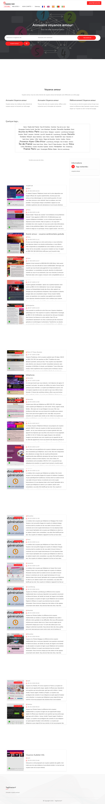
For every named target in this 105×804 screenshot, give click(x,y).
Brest (72, 129)
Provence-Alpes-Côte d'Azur (32, 141)
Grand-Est (58, 137)
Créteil (22, 147)
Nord (25, 134)
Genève (58, 139)
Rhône (71, 144)
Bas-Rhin (37, 129)
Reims (48, 137)
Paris (36, 131)
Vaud (64, 137)
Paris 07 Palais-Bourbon (55, 144)
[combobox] (21, 37)
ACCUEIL (7, 6)
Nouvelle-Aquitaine (63, 129)
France (27, 148)
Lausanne (57, 132)
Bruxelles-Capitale (43, 147)
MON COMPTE (26, 6)
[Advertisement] (52, 73)
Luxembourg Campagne (67, 132)
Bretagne (57, 142)
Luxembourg (56, 134)
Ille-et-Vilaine (64, 142)
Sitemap (37, 6)
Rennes (68, 139)
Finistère (20, 134)
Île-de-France (25, 144)
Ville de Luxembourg (63, 149)
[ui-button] (26, 43)
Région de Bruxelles (49, 139)
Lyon (38, 149)
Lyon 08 (42, 134)
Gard (44, 137)
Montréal (53, 127)
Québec (32, 139)
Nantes (41, 139)
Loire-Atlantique (45, 129)
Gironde (64, 134)
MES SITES (15, 6)
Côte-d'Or (65, 144)
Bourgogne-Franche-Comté (26, 129)
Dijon (68, 127)
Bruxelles (53, 129)
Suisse (52, 137)
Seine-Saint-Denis (38, 144)
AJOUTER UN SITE (94, 3)
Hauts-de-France (33, 127)
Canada (35, 147)
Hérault (29, 137)
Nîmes (45, 144)
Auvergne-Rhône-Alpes (49, 149)
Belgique (51, 132)
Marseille (71, 134)
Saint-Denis (25, 139)
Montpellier (58, 147)
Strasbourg (69, 147)
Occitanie (23, 137)
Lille (36, 139)
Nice (64, 147)
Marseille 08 (49, 134)
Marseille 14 (69, 137)
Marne (25, 127)
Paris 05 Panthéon (45, 127)
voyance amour (75, 171)
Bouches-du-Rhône (26, 132)
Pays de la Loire (61, 127)
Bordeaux (28, 147)
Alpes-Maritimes (37, 137)
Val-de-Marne (44, 132)
